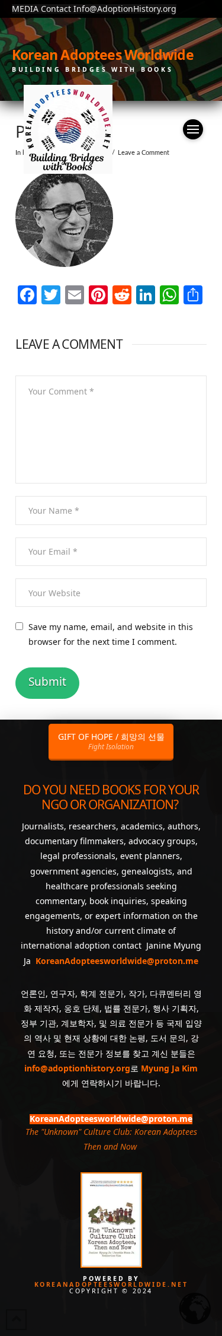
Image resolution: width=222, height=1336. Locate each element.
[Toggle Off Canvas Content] (193, 129)
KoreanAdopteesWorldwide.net (111, 1284)
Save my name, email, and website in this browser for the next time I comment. (110, 634)
